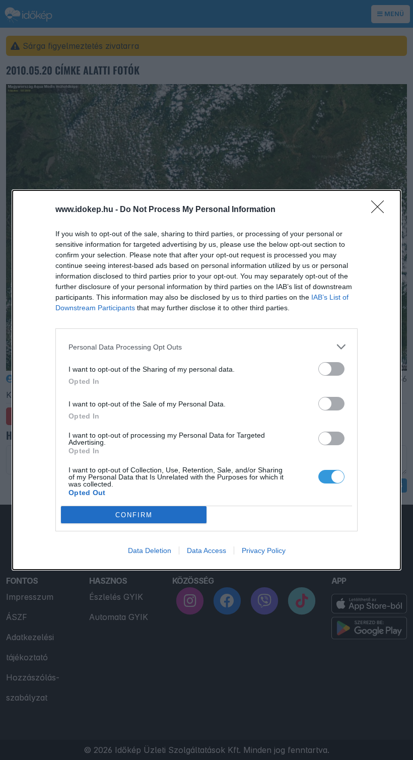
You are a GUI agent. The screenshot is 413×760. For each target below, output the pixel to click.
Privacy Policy (264, 550)
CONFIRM (134, 515)
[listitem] (206, 346)
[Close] (380, 210)
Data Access (206, 550)
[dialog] (206, 380)
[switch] (331, 369)
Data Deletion (149, 550)
